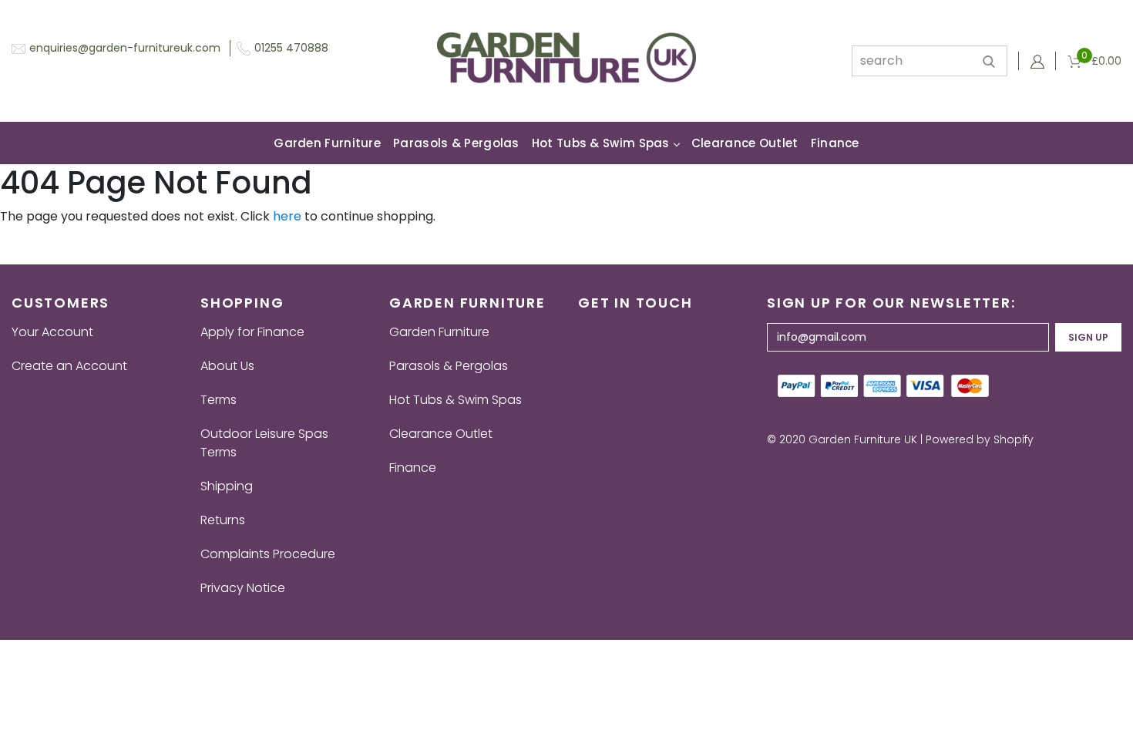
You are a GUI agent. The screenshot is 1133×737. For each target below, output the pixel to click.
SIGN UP (1088, 337)
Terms (218, 400)
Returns (222, 520)
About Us (227, 366)
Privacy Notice (242, 588)
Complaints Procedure (267, 554)
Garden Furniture (327, 143)
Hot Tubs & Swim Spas (601, 143)
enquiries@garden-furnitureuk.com (124, 48)
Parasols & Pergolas (456, 143)
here (287, 216)
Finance (835, 143)
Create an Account (69, 366)
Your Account (52, 332)
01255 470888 (291, 48)
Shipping (226, 486)
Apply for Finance (252, 332)
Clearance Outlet (744, 143)
